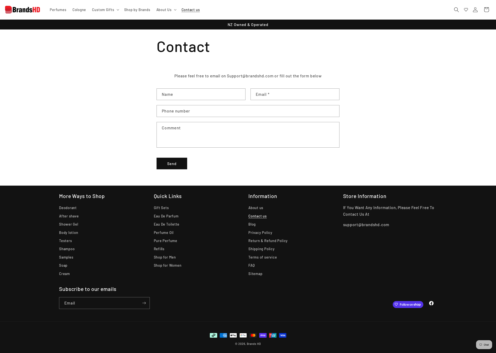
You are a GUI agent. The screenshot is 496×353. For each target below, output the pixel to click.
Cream (64, 274)
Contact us (257, 216)
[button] (105, 9)
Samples (66, 257)
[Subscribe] (144, 303)
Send (172, 163)
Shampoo (67, 249)
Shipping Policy (261, 249)
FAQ (251, 265)
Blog (252, 224)
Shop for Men (165, 257)
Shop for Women (168, 265)
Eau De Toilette (167, 224)
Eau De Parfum (166, 216)
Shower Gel (68, 224)
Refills (159, 249)
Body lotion (68, 232)
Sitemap (255, 274)
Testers (65, 241)
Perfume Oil (164, 232)
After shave (69, 216)
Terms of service (262, 257)
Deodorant (68, 208)
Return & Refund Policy (268, 241)
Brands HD (254, 343)
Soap (63, 265)
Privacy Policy (260, 232)
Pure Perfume (165, 241)
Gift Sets (161, 208)
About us (255, 208)
